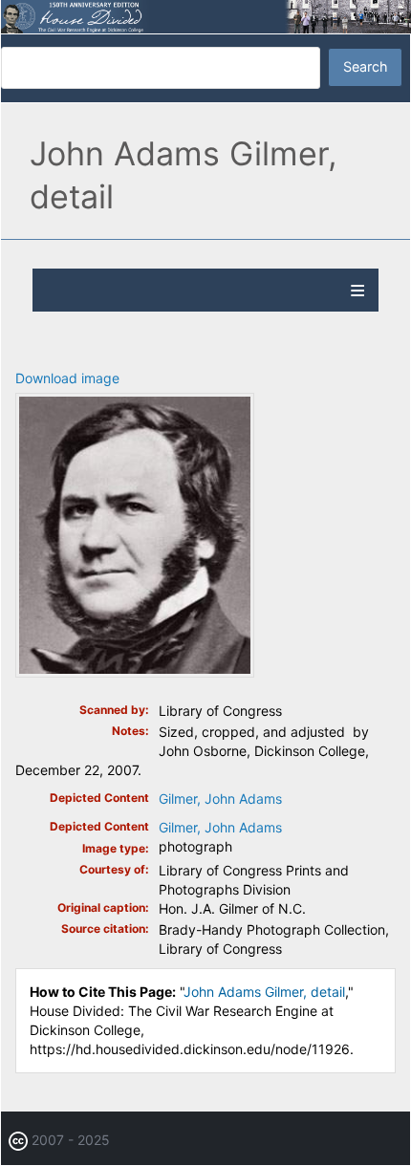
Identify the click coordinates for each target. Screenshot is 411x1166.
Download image (67, 378)
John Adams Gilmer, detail (264, 991)
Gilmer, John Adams (220, 798)
